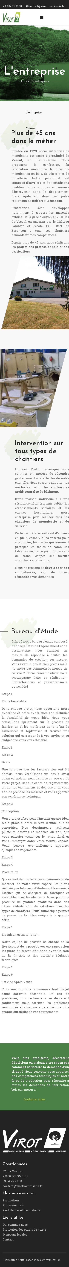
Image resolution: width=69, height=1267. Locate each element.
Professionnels (13, 1205)
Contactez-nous (34, 1099)
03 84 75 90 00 (13, 6)
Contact (31, 128)
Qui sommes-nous (15, 1224)
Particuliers (11, 1200)
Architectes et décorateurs (21, 1210)
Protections (33, 96)
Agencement (34, 33)
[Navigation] (41, 17)
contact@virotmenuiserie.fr (46, 6)
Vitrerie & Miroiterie (32, 72)
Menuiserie (33, 49)
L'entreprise (34, 112)
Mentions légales (15, 1234)
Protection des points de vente (24, 1229)
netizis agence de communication (39, 1260)
